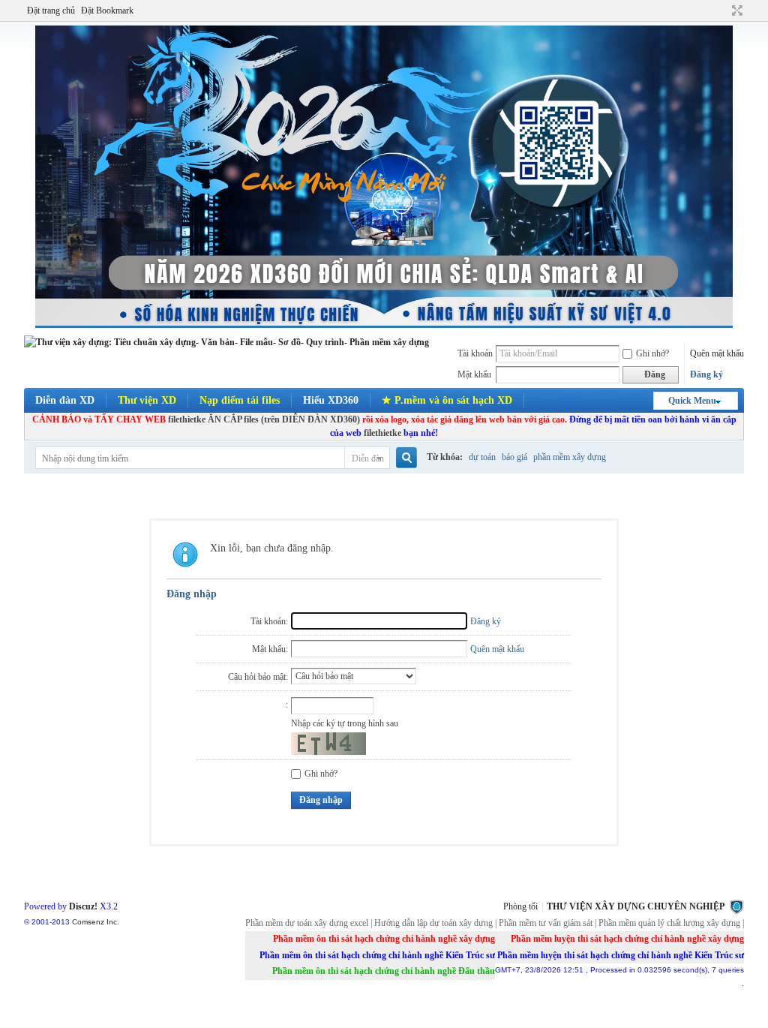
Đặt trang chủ (51, 10)
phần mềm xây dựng (569, 457)
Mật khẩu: (270, 649)
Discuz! (83, 906)
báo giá (514, 457)
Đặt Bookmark (107, 10)
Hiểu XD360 (330, 400)
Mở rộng (735, 10)
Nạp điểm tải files (240, 400)
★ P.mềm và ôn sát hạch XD (447, 400)
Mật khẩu (474, 374)
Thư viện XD (147, 400)
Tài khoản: (269, 621)
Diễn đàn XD (64, 400)
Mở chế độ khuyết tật (723, 10)
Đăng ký (706, 374)
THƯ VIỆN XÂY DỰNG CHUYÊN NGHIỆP (635, 906)
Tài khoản (475, 353)
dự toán (482, 457)
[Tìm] (405, 458)
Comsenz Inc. (95, 922)
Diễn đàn (368, 458)
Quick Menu (692, 400)
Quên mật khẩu (717, 353)
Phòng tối (520, 906)
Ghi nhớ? (652, 353)
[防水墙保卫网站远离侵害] (736, 906)
